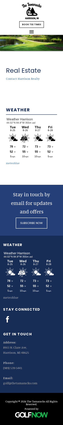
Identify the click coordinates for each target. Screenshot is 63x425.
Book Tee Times (31, 24)
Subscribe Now (31, 223)
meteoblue (13, 163)
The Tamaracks (31, 11)
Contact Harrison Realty (23, 78)
